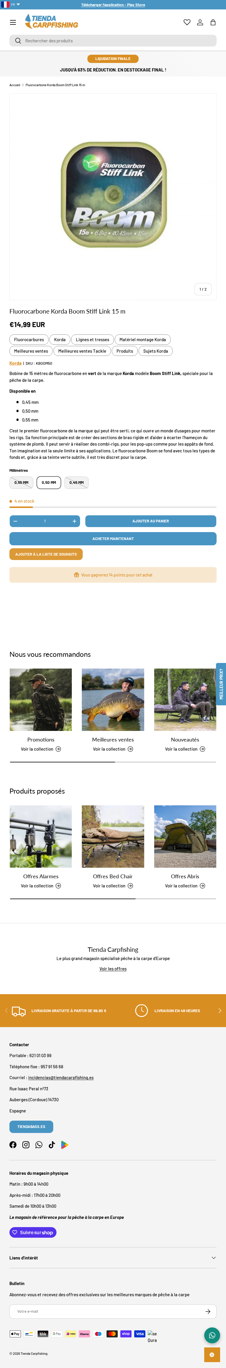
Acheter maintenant (113, 538)
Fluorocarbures (29, 339)
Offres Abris (185, 876)
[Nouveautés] (185, 700)
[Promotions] (41, 700)
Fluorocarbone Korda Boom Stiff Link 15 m (55, 85)
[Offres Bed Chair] (113, 836)
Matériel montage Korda (142, 339)
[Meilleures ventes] (113, 700)
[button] (213, 22)
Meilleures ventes (31, 351)
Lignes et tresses (92, 339)
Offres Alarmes (41, 876)
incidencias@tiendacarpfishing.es (61, 1077)
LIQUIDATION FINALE (113, 58)
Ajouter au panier (150, 521)
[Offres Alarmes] (41, 836)
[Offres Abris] (185, 836)
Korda (60, 339)
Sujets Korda (155, 351)
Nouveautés (185, 739)
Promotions (40, 739)
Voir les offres (113, 968)
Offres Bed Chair (113, 876)
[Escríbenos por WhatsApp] (212, 1335)
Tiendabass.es (31, 1126)
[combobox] (113, 40)
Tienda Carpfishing (34, 1353)
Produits (125, 351)
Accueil (14, 85)
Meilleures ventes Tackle (82, 351)
